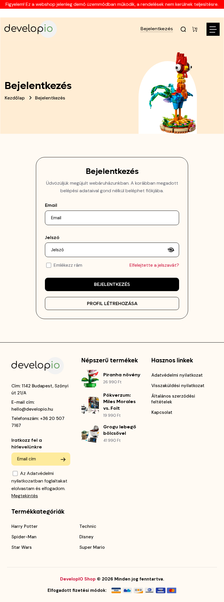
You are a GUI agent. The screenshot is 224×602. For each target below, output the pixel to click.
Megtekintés (24, 496)
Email (51, 205)
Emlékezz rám (68, 265)
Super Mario (92, 547)
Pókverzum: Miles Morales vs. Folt (119, 401)
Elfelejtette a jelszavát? (154, 265)
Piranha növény (121, 375)
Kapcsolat (161, 412)
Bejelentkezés (156, 29)
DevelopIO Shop (78, 579)
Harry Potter (24, 526)
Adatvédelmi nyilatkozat (177, 375)
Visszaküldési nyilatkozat (177, 386)
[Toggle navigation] (213, 29)
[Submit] (63, 459)
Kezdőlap (15, 98)
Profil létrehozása (112, 303)
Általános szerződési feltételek (173, 399)
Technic (87, 526)
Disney (86, 537)
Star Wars (21, 547)
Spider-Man (23, 537)
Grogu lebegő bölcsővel (119, 430)
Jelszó (52, 237)
